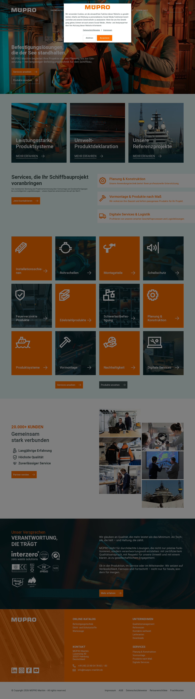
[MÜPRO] (97, 7)
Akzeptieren (104, 38)
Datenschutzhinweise (91, 30)
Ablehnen (89, 38)
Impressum (107, 30)
